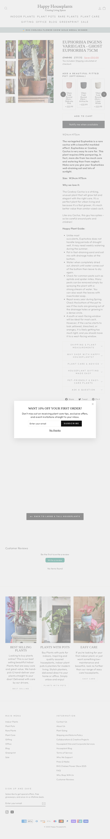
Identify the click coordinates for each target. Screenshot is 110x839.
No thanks (55, 430)
